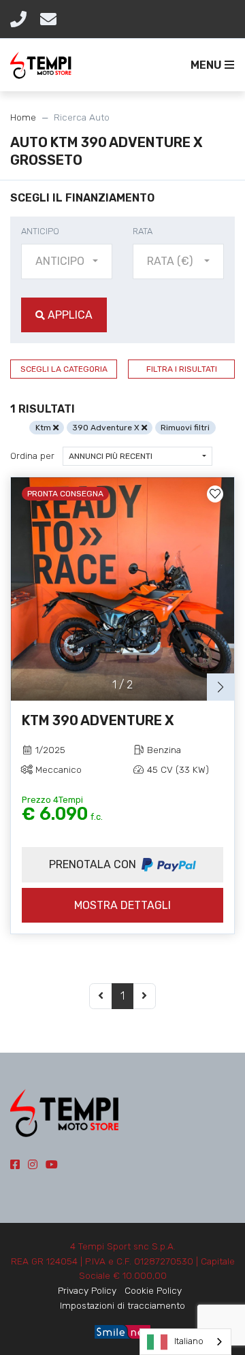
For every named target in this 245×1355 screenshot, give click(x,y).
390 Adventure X (107, 427)
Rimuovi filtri (185, 427)
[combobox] (66, 261)
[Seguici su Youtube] (52, 1164)
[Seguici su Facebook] (15, 1164)
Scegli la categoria (64, 369)
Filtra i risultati (181, 369)
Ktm (44, 427)
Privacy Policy (87, 1290)
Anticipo (40, 231)
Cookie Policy (153, 1290)
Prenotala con (94, 864)
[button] (209, 65)
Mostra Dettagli (122, 905)
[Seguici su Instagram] (32, 1164)
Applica (69, 314)
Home (23, 117)
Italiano (188, 1341)
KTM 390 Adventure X (98, 720)
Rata (142, 231)
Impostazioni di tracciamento (122, 1305)
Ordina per (32, 455)
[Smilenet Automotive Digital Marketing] (122, 1331)
